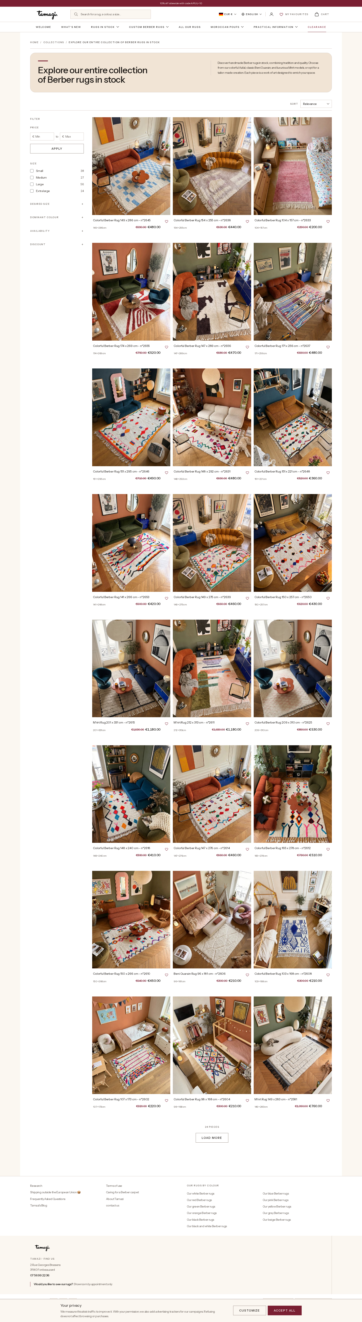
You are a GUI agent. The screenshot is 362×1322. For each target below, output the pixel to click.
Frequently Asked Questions (47, 1199)
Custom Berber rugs (146, 27)
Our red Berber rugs (199, 1200)
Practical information (274, 27)
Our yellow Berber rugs (277, 1206)
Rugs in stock (103, 27)
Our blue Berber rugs (276, 1193)
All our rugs (190, 27)
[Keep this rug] (166, 221)
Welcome (43, 27)
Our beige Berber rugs (277, 1220)
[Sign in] (271, 14)
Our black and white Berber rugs (207, 1226)
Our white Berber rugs (200, 1193)
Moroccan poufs (225, 27)
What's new (71, 27)
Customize (249, 1310)
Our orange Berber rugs (202, 1213)
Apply (57, 149)
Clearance (317, 27)
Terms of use (114, 1186)
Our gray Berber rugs (276, 1213)
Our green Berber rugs (201, 1206)
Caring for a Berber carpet (122, 1192)
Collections (53, 42)
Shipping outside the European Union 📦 (55, 1192)
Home (34, 42)
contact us (112, 1205)
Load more (212, 1138)
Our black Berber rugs (200, 1220)
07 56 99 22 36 (39, 1275)
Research (36, 1186)
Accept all (285, 1310)
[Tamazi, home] (47, 14)
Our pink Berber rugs (275, 1200)
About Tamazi (115, 1199)
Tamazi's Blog (38, 1205)
